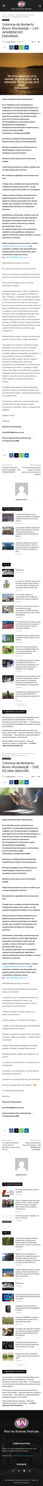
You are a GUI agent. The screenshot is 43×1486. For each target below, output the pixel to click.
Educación (6, 533)
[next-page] (7, 558)
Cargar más (20, 705)
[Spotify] (24, 1471)
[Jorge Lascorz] (3, 42)
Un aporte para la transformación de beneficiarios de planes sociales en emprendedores (21, 724)
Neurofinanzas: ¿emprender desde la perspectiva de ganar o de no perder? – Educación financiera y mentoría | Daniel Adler (21, 732)
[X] (16, 47)
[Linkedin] (26, 47)
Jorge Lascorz (11, 42)
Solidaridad (10, 15)
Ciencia (5, 520)
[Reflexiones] (8, 573)
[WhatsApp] (21, 47)
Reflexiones (20, 570)
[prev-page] (3, 558)
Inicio (4, 15)
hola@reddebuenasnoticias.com (23, 1456)
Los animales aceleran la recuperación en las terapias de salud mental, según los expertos (27, 597)
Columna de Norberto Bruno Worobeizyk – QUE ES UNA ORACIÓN (11, 470)
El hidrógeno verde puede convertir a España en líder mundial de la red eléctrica (28, 638)
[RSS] (19, 1471)
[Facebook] (11, 47)
